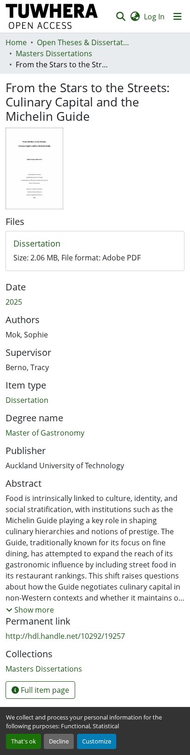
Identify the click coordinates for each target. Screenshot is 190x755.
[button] (52, 16)
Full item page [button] (44, 690)
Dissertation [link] (27, 400)
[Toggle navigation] (177, 16)
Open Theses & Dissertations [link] (83, 42)
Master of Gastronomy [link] (45, 433)
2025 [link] (14, 302)
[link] (95, 244)
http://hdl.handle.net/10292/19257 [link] (65, 636)
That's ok (23, 741)
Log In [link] (154, 17)
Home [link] (16, 42)
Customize (96, 741)
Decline (59, 741)
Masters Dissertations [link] (54, 53)
